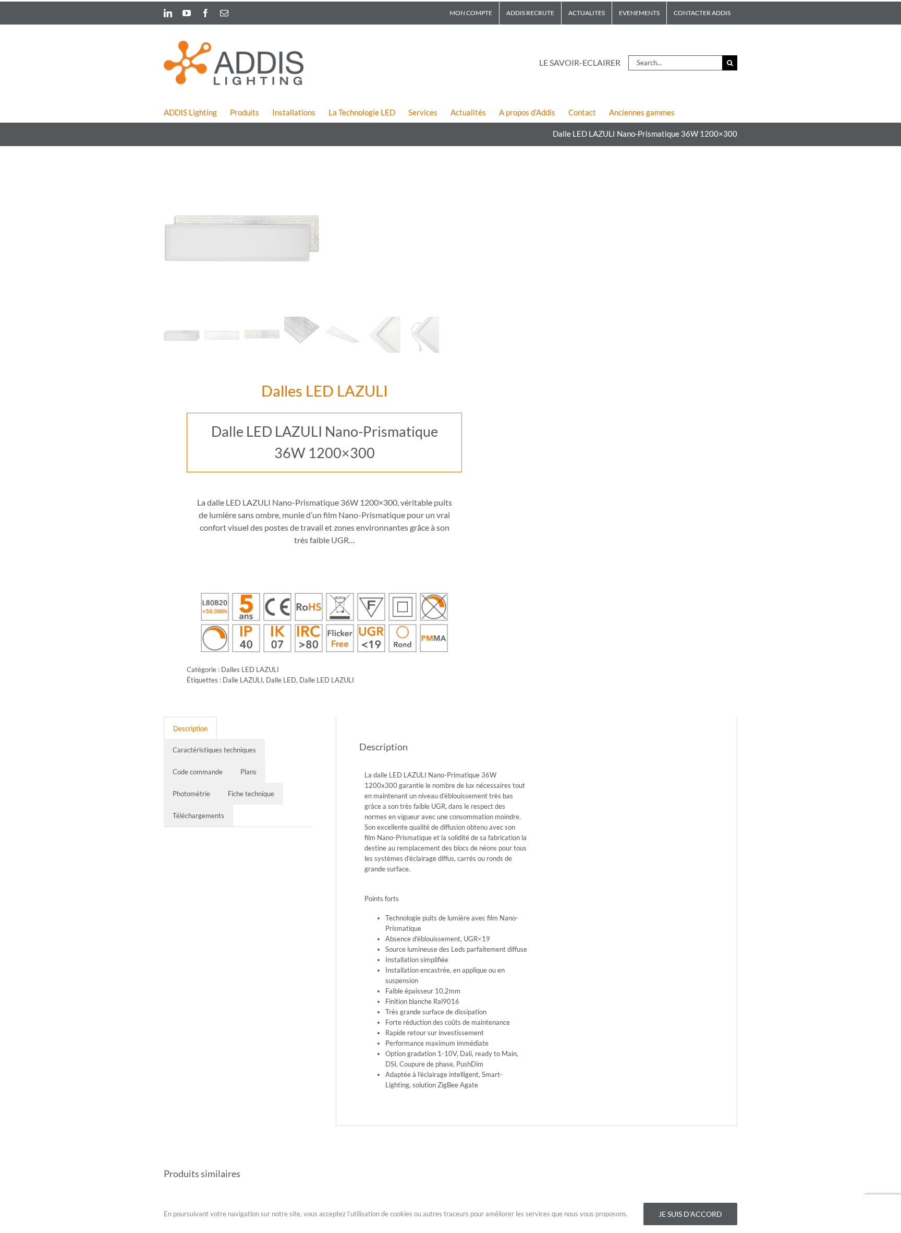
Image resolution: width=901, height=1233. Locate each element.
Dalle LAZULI (243, 680)
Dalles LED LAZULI (324, 390)
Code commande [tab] (198, 772)
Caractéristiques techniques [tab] (214, 750)
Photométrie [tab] (191, 793)
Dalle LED (281, 680)
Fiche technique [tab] (251, 793)
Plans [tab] (248, 772)
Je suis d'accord (690, 1214)
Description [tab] (190, 728)
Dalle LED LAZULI (326, 680)
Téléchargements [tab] (198, 815)
